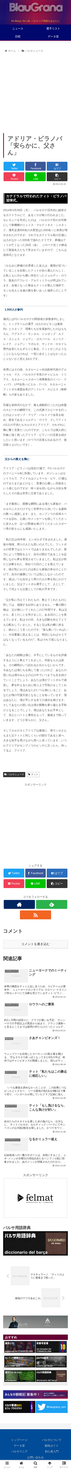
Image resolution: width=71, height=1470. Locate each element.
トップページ (19, 1439)
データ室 (19, 1445)
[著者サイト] (19, 904)
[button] (63, 772)
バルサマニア (19, 1451)
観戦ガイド (52, 1445)
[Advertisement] (35, 91)
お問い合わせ (35, 1457)
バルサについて (51, 1439)
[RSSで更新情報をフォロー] (35, 914)
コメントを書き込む (35, 944)
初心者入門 (52, 1451)
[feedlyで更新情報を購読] (51, 904)
